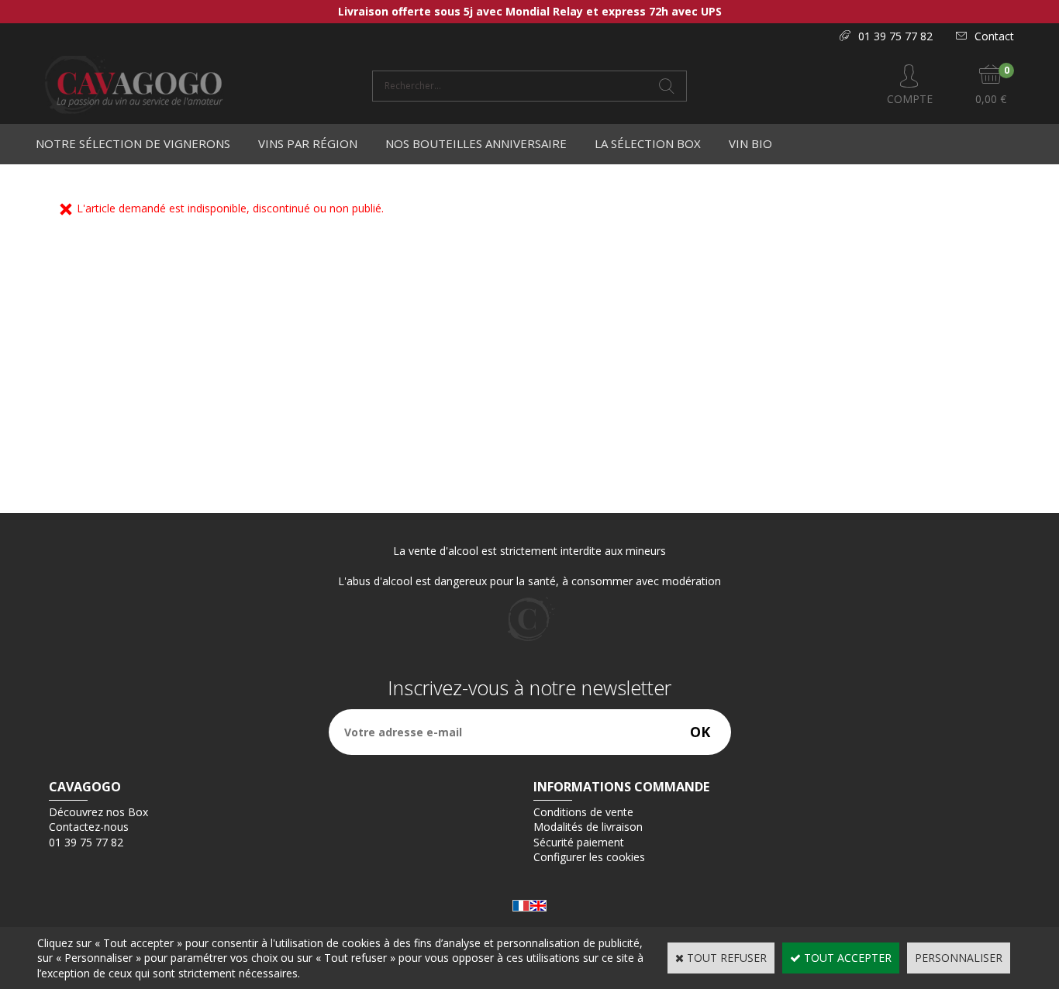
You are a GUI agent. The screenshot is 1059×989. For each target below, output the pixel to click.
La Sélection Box (648, 143)
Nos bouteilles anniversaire (476, 143)
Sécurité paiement (578, 842)
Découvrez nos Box (98, 812)
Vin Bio (750, 143)
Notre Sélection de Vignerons (133, 143)
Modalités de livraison (588, 826)
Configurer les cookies (589, 856)
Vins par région (307, 143)
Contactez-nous (89, 826)
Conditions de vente (583, 812)
